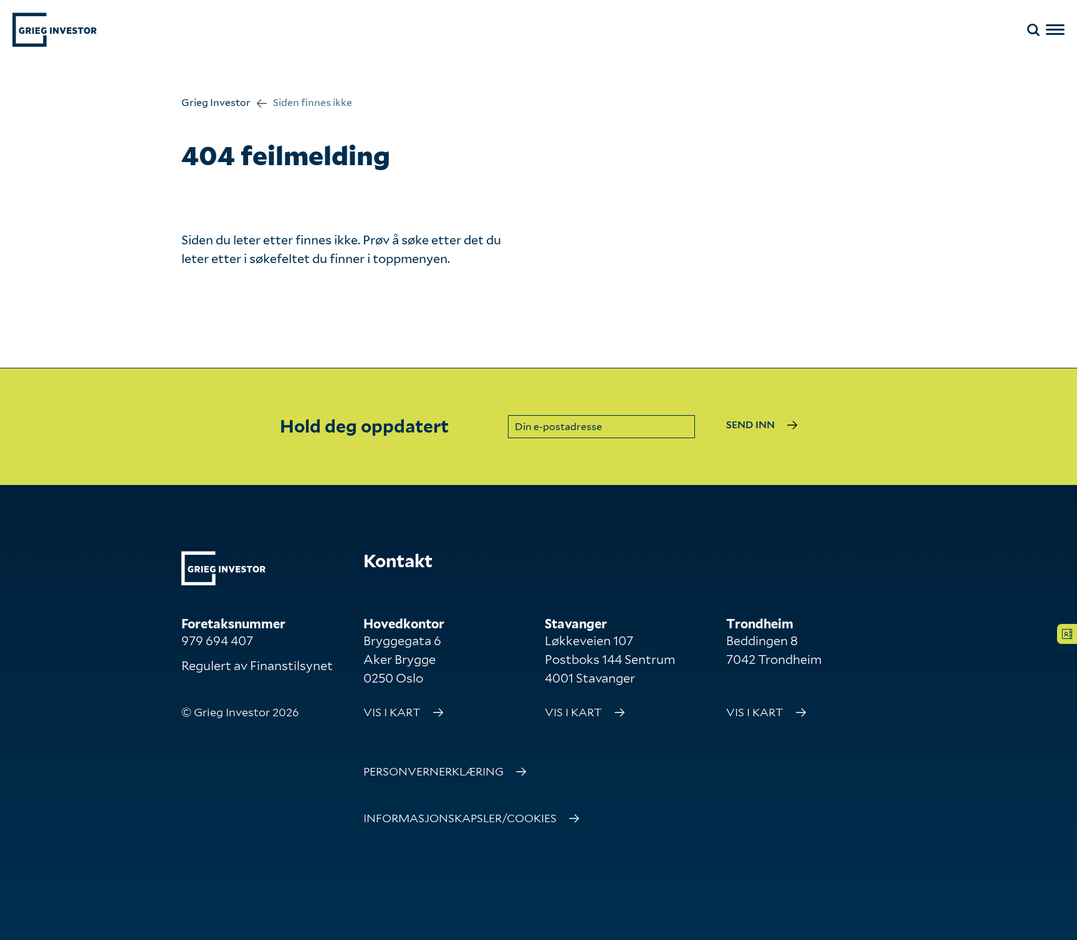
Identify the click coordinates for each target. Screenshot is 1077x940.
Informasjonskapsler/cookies (460, 818)
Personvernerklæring (433, 771)
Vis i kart (392, 712)
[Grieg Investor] (54, 29)
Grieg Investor (216, 102)
